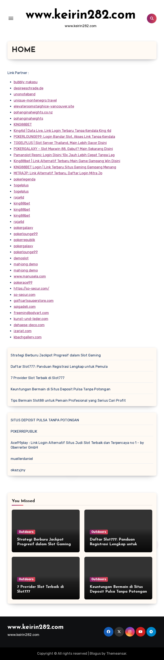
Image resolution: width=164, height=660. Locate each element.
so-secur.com (24, 295)
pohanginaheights (28, 118)
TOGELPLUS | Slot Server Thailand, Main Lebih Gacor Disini (60, 143)
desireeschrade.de (28, 88)
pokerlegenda (24, 179)
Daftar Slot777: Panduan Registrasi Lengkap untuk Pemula (59, 367)
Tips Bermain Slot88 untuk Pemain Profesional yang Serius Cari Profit (68, 400)
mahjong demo (26, 264)
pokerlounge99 (26, 234)
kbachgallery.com (28, 337)
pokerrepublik (24, 240)
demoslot (21, 258)
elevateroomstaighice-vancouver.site (44, 106)
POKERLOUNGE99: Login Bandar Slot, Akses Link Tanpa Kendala (64, 137)
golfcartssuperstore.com (34, 301)
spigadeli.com (25, 307)
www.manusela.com (30, 276)
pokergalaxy (23, 228)
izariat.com (23, 331)
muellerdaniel (22, 459)
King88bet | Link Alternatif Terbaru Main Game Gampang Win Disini (67, 161)
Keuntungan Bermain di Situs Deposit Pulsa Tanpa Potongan (60, 389)
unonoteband (24, 94)
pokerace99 (23, 283)
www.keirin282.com (81, 15)
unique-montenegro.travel (35, 100)
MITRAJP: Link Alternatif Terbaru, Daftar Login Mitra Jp (58, 173)
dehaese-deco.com (29, 325)
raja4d (19, 197)
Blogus (95, 653)
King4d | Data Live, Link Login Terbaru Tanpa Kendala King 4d (62, 131)
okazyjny (18, 470)
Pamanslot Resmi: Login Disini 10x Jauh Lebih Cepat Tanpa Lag (64, 155)
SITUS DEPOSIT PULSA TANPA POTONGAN (45, 420)
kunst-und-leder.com (31, 319)
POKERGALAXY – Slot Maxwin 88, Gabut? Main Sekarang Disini (63, 149)
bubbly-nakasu (26, 82)
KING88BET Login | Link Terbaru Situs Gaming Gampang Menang (65, 167)
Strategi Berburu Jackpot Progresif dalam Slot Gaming (56, 355)
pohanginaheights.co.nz (33, 112)
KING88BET (23, 124)
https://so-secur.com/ (31, 288)
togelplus (21, 185)
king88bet (22, 203)
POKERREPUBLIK (24, 431)
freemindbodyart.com (31, 313)
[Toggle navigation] (10, 18)
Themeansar (116, 653)
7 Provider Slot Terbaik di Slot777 (38, 378)
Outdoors (26, 532)
